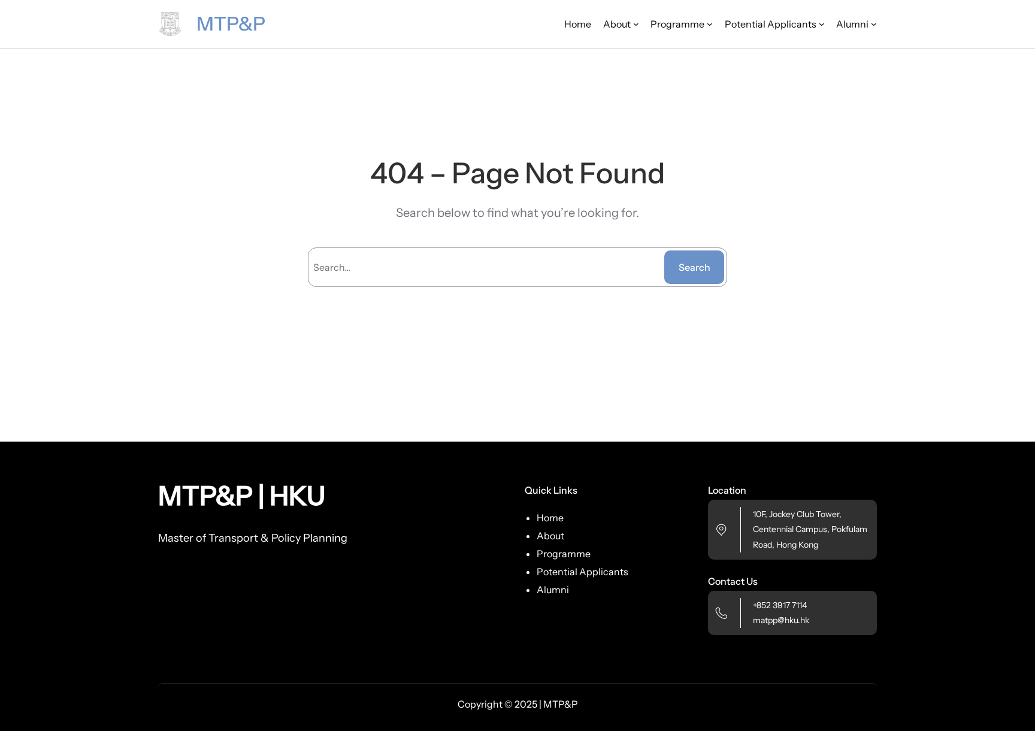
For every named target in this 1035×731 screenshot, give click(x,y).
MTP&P (230, 23)
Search (694, 267)
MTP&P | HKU (241, 495)
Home (577, 24)
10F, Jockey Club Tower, (797, 514)
